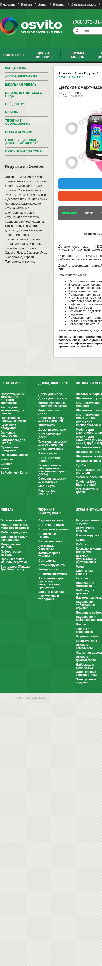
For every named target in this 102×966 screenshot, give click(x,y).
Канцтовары (16, 68)
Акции (42, 4)
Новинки (59, 4)
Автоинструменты (51, 565)
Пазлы (81, 624)
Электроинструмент (53, 529)
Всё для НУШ (15, 104)
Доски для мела (50, 394)
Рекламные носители (46, 492)
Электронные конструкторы (86, 673)
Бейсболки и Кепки (14, 472)
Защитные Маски (51, 592)
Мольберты (46, 486)
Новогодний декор (14, 455)
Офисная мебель (13, 520)
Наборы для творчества (85, 666)
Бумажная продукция (8, 426)
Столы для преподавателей (88, 424)
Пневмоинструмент (52, 574)
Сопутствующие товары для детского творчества (13, 398)
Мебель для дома (14, 532)
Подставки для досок (49, 459)
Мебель (11, 112)
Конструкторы (86, 641)
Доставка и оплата (83, 4)
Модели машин (87, 636)
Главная (65, 73)
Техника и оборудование (17, 122)
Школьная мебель (21, 84)
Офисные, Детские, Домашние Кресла (21, 141)
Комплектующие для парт (88, 404)
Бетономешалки (50, 541)
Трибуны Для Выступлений (86, 483)
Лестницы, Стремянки (46, 547)
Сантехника (47, 560)
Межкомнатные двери (87, 490)
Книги (5, 468)
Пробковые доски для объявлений (51, 419)
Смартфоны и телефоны (48, 597)
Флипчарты (46, 425)
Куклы (80, 540)
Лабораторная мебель (11, 553)
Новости (26, 4)
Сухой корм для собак (24, 151)
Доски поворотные (52, 429)
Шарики (6, 464)
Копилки (7, 459)
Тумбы (81, 465)
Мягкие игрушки (87, 535)
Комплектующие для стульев (88, 416)
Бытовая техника (51, 525)
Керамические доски (48, 412)
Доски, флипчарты (21, 76)
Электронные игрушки (86, 681)
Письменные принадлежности (13, 419)
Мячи (80, 566)
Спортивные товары (47, 535)
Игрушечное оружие (85, 529)
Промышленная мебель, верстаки (14, 560)
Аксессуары (47, 453)
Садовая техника (51, 520)
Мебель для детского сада (23, 94)
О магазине (7, 4)
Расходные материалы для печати (12, 410)
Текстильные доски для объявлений (52, 443)
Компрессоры (48, 569)
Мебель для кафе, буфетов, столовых (15, 526)
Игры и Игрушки (18, 132)
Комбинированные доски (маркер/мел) (52, 404)
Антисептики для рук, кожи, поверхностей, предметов (51, 583)
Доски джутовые (50, 449)
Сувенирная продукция (10, 449)
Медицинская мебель (11, 546)
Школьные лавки (88, 452)
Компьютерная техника (49, 554)
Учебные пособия (89, 477)
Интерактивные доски (49, 435)
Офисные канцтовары (9, 434)
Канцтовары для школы (13, 441)
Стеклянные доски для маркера (52, 480)
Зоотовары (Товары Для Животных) (15, 568)
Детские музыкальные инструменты (86, 559)
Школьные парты (89, 394)
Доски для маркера (52, 398)
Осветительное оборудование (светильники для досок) (51, 470)
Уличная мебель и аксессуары (14, 538)
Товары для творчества (84, 630)
